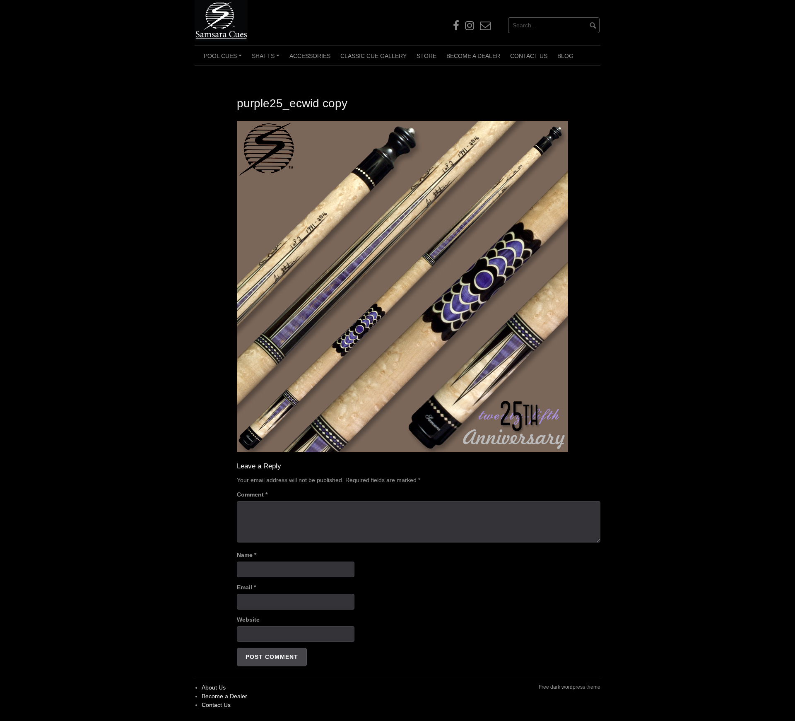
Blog (565, 56)
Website (248, 619)
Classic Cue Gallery (373, 56)
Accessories (309, 56)
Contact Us (528, 56)
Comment (252, 494)
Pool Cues (224, 59)
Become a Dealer (473, 56)
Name (246, 555)
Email (246, 587)
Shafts (267, 59)
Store (426, 56)
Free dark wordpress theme (569, 687)
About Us (214, 687)
